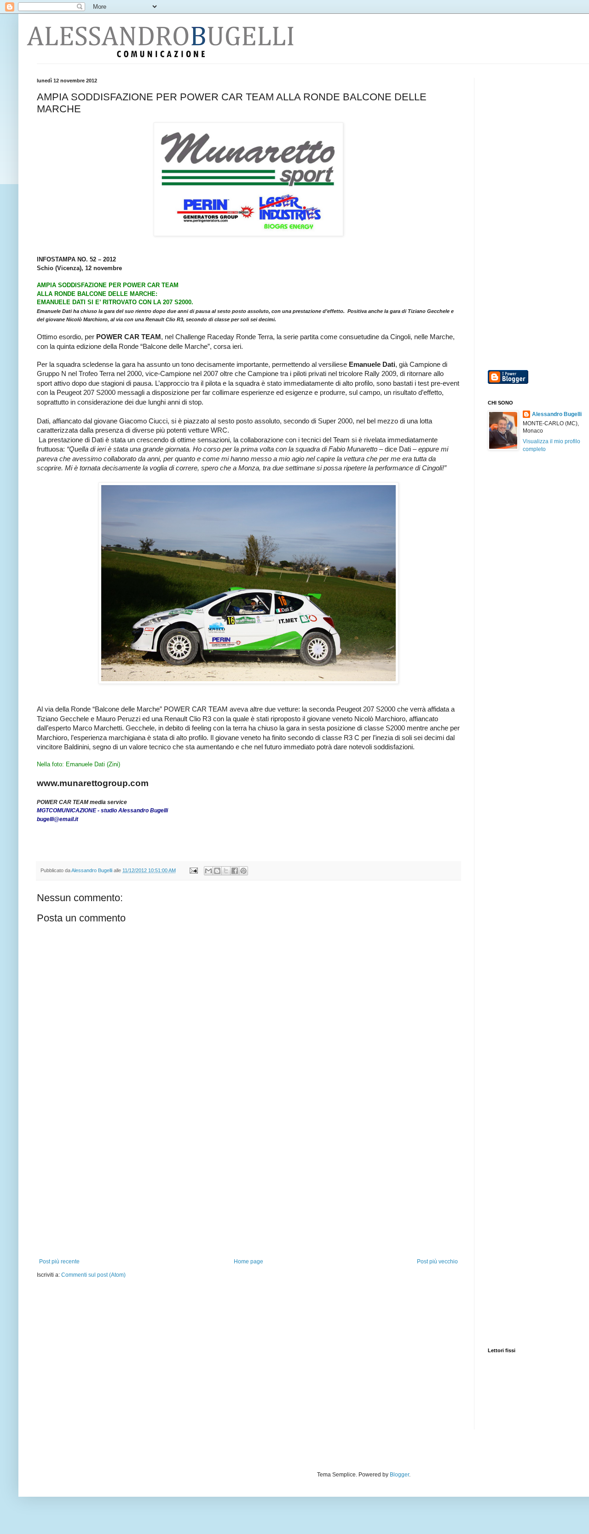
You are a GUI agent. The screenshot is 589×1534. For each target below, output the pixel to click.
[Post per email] (193, 870)
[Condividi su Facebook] (234, 870)
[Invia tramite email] (208, 870)
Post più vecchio (437, 1261)
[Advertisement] (248, 1189)
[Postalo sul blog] (217, 870)
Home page (248, 1261)
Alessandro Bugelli (557, 414)
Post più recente (59, 1261)
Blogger (399, 1474)
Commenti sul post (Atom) (93, 1275)
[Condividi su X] (226, 870)
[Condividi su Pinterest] (243, 870)
